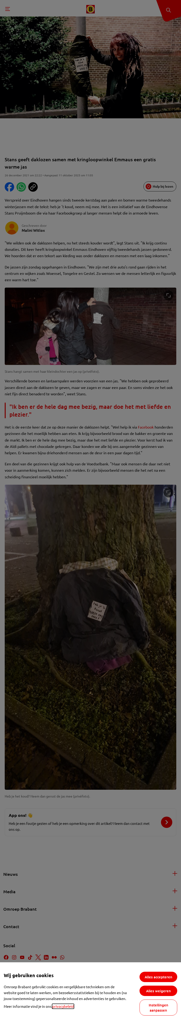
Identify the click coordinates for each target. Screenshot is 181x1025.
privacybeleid (63, 1006)
